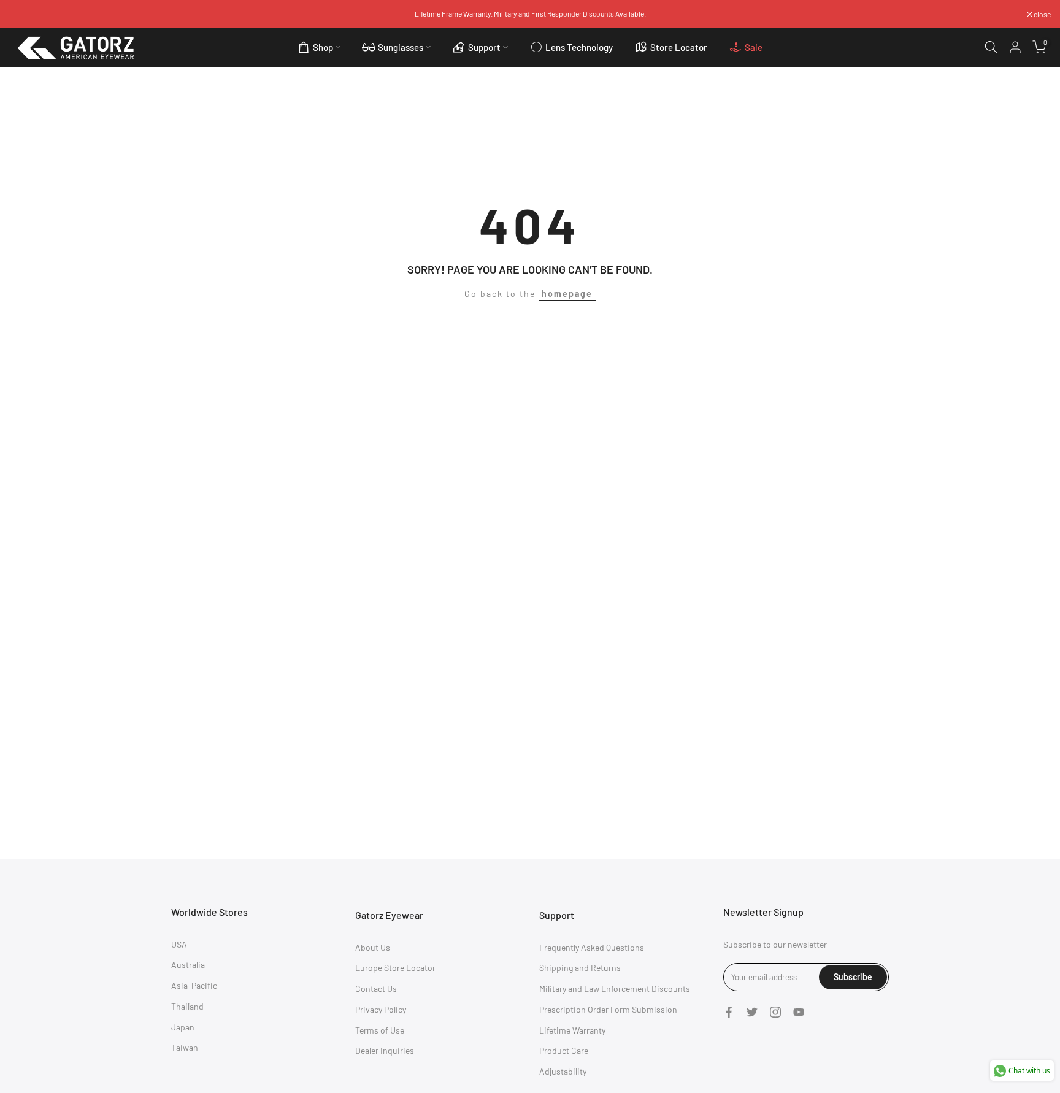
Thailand (187, 1006)
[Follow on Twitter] (752, 1012)
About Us (372, 947)
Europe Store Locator (395, 967)
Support (484, 47)
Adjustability (562, 1071)
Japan (182, 1027)
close (24, 14)
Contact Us (376, 988)
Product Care (563, 1050)
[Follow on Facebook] (728, 1012)
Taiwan (184, 1047)
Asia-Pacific (194, 985)
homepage (567, 293)
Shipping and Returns (580, 967)
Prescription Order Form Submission (608, 1009)
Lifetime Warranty (572, 1030)
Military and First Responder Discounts (554, 13)
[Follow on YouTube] (798, 1012)
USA (179, 944)
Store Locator (678, 47)
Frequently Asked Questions (591, 947)
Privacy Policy (380, 1009)
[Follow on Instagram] (775, 1012)
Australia (188, 964)
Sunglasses (400, 47)
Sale (753, 47)
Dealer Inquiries (384, 1050)
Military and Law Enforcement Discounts (614, 988)
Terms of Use (379, 1030)
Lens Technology (579, 47)
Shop (323, 47)
